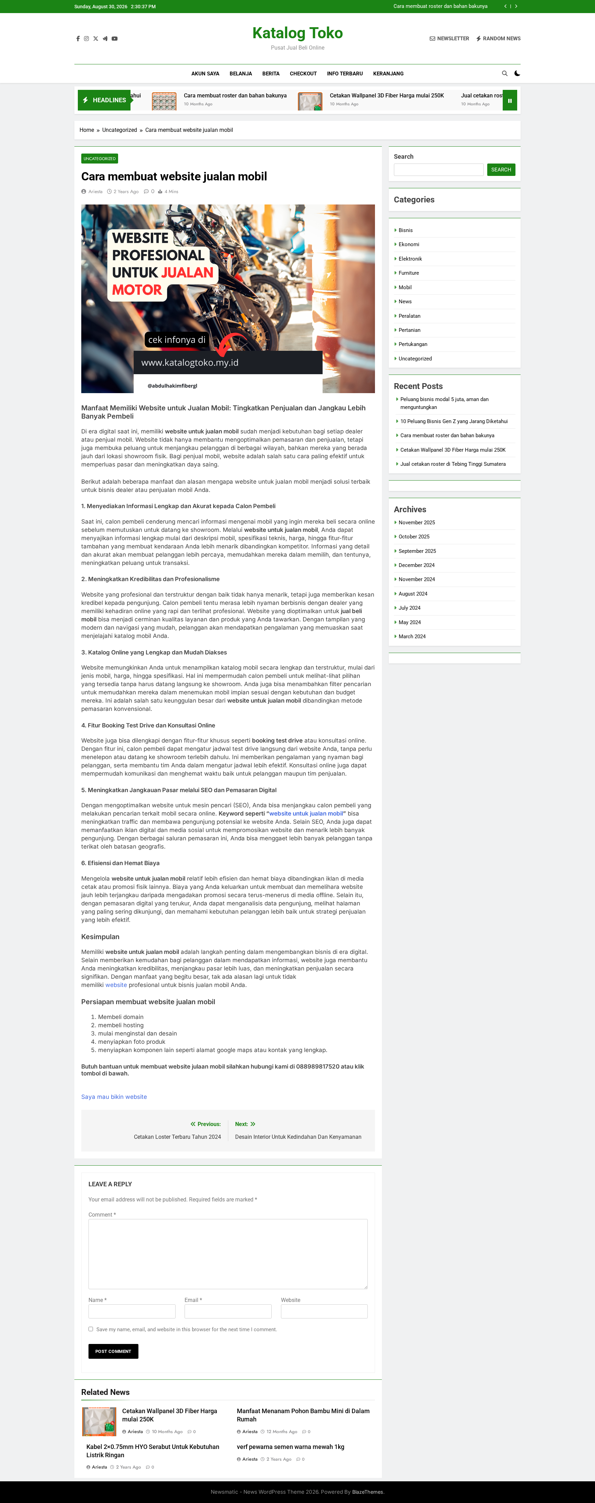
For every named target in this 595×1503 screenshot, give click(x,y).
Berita (271, 74)
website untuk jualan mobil (306, 813)
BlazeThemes (367, 1492)
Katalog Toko (297, 33)
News (405, 301)
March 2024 (412, 636)
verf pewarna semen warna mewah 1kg (290, 1446)
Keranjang (388, 74)
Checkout (303, 74)
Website (290, 1300)
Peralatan (409, 316)
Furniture (409, 273)
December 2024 (417, 565)
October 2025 (414, 537)
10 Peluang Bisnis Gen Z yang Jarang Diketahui (454, 421)
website (117, 984)
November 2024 (417, 579)
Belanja (241, 74)
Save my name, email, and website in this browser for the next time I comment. (186, 1329)
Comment (102, 1214)
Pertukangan (413, 344)
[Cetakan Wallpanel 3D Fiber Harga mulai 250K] (260, 104)
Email (193, 1300)
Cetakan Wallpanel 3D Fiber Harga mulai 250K (337, 95)
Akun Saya (205, 74)
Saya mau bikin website (114, 1096)
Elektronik (410, 259)
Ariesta (95, 191)
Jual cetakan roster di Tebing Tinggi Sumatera (468, 95)
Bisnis (406, 230)
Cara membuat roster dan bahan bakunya (441, 6)
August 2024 (413, 594)
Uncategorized (100, 158)
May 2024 (410, 622)
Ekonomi (409, 244)
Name (97, 1300)
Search (404, 156)
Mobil (405, 287)
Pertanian (409, 330)
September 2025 (417, 551)
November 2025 (417, 522)
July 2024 (409, 608)
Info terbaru (345, 74)
